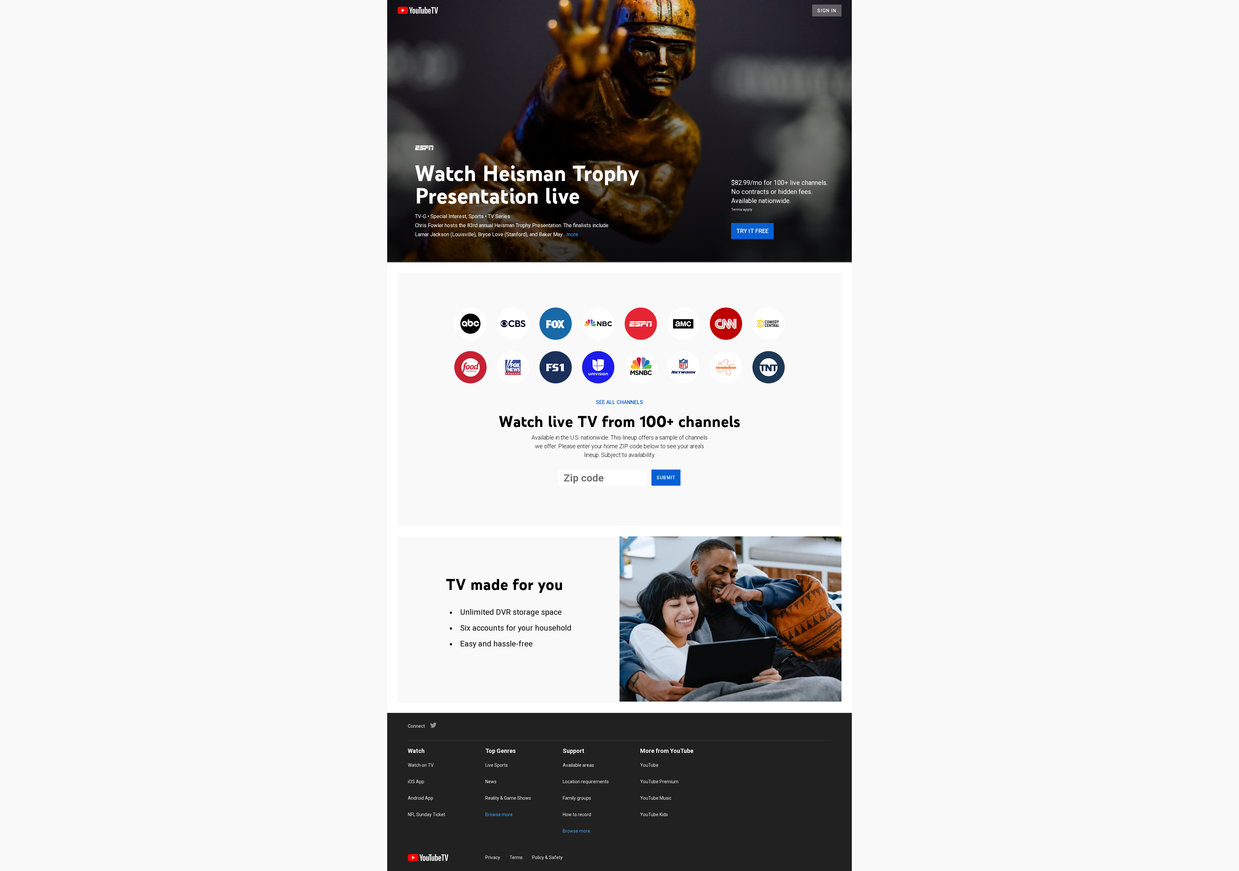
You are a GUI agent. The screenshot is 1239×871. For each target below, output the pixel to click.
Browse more (499, 814)
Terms (516, 857)
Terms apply (741, 210)
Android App (420, 798)
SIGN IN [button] (826, 10)
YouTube (649, 765)
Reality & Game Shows (508, 798)
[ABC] (470, 324)
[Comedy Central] (768, 324)
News (491, 781)
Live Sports (496, 765)
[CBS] (513, 324)
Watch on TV (421, 765)
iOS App (416, 781)
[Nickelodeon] (726, 368)
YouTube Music (655, 798)
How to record (577, 814)
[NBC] (598, 324)
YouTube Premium (659, 781)
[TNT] (768, 368)
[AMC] (683, 324)
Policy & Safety (547, 857)
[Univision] (598, 368)
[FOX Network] (555, 324)
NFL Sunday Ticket (426, 814)
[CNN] (726, 324)
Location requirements (586, 781)
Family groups (577, 798)
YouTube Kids (654, 814)
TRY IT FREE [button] (752, 231)
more (572, 234)
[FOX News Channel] (513, 368)
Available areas (578, 765)
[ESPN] (424, 147)
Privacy (492, 857)
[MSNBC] (641, 368)
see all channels (619, 402)
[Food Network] (470, 368)
